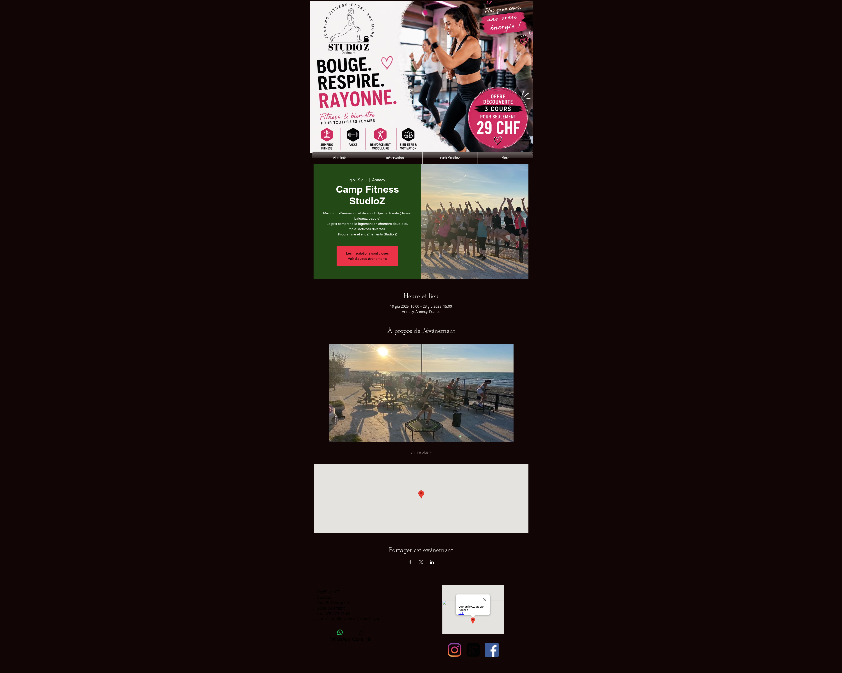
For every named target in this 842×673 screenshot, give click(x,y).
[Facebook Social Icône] (492, 650)
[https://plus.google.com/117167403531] (473, 650)
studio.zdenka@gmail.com (355, 619)
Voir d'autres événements (367, 259)
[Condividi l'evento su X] (421, 562)
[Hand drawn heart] (498, 140)
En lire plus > (421, 452)
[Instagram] (454, 650)
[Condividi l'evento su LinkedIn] (432, 562)
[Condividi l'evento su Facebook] (410, 562)
